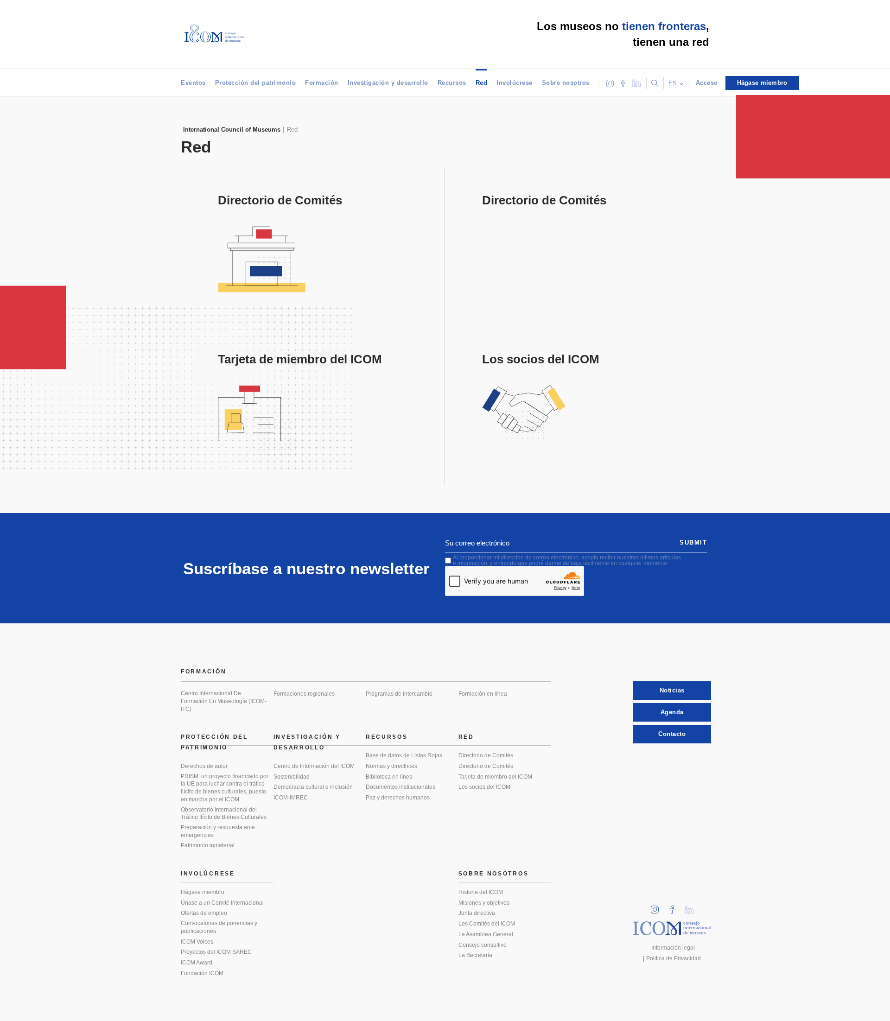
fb (675, 907)
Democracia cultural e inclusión (313, 787)
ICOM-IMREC (290, 797)
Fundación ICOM (202, 973)
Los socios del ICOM (484, 787)
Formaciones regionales (304, 694)
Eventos (193, 82)
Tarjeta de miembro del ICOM (495, 777)
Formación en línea (482, 694)
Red (482, 82)
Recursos (452, 82)
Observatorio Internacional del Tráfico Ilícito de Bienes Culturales (224, 813)
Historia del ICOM (480, 892)
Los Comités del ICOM (486, 923)
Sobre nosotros (566, 82)
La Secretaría (475, 955)
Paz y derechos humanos (398, 797)
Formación (321, 82)
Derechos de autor (204, 766)
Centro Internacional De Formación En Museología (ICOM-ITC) (224, 701)
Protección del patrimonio (255, 82)
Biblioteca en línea (389, 777)
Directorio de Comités (485, 755)
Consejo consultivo (482, 945)
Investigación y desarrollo (388, 82)
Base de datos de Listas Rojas (404, 755)
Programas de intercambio (399, 694)
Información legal (673, 948)
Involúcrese (514, 82)
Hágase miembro (202, 892)
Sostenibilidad (291, 777)
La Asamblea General (485, 934)
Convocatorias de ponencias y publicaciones (219, 927)
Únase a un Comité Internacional (222, 903)
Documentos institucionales (400, 787)
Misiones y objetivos (483, 903)
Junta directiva (476, 913)
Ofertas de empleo (204, 913)
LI (692, 907)
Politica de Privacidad (673, 958)
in (657, 907)
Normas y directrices (391, 766)
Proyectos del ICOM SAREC (216, 952)
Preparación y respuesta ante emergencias (218, 831)
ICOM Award (196, 962)
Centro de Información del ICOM (314, 766)
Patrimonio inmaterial (208, 845)
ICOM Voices (197, 942)
